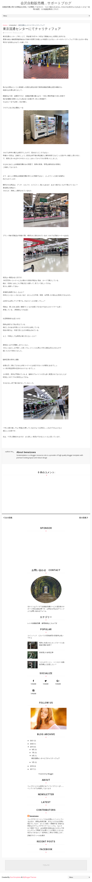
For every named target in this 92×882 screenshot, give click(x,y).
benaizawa (34, 816)
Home (5, 25)
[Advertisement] (46, 549)
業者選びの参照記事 (46, 652)
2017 (32, 769)
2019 (32, 747)
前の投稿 (83, 518)
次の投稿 (8, 518)
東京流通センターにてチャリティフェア (45, 758)
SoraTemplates (15, 877)
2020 (32, 744)
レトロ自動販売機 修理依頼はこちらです (42, 623)
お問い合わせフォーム (38, 611)
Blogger (50, 774)
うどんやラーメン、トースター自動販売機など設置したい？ (51, 663)
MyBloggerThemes (29, 877)
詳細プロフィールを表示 (36, 835)
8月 (33, 749)
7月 (33, 752)
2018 (32, 766)
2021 (32, 740)
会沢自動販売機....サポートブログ (46, 3)
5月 (33, 762)
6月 (33, 755)
